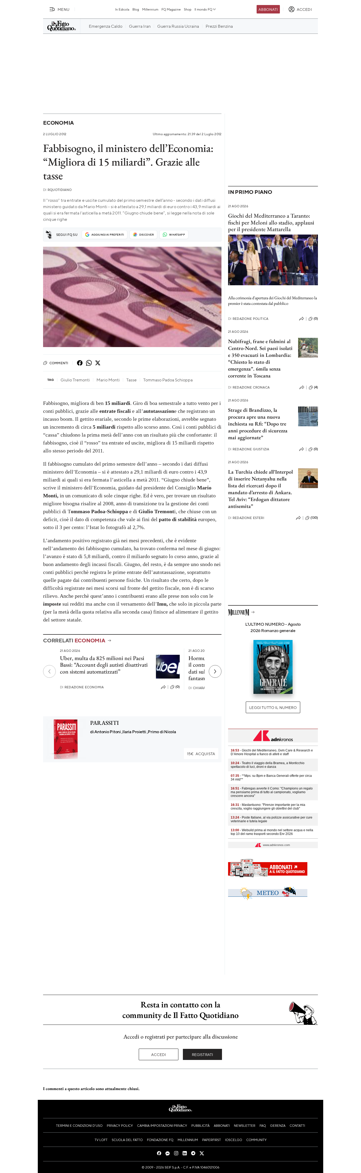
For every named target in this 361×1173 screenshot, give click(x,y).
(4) (316, 387)
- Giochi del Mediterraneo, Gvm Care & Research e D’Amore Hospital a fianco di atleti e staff (272, 752)
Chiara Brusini (204, 688)
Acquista (201, 753)
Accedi (158, 1054)
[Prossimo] (215, 671)
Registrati (202, 1054)
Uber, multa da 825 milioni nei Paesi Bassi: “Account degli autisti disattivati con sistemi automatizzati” (104, 664)
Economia (58, 122)
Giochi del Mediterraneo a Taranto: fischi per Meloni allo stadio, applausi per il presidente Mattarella (271, 222)
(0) (177, 687)
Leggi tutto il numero (273, 707)
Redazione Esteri (246, 518)
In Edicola (122, 9)
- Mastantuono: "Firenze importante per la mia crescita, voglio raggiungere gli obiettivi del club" (268, 806)
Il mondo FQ (203, 9)
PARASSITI (104, 723)
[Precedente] (49, 671)
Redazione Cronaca (249, 387)
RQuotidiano (57, 190)
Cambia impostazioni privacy (162, 1125)
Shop (187, 9)
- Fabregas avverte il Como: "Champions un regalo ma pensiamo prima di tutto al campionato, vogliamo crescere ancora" (272, 792)
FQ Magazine (171, 9)
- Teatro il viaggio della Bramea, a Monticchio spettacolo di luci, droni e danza (267, 765)
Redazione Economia (82, 687)
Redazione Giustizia (248, 449)
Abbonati (268, 9)
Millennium (150, 9)
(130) (314, 518)
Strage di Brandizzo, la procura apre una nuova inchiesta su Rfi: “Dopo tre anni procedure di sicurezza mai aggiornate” (258, 423)
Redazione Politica (248, 319)
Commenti (58, 363)
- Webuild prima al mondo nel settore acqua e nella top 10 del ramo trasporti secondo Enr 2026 (272, 832)
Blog (135, 9)
